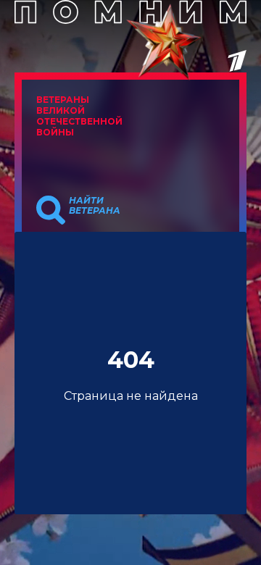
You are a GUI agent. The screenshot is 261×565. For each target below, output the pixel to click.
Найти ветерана (94, 206)
